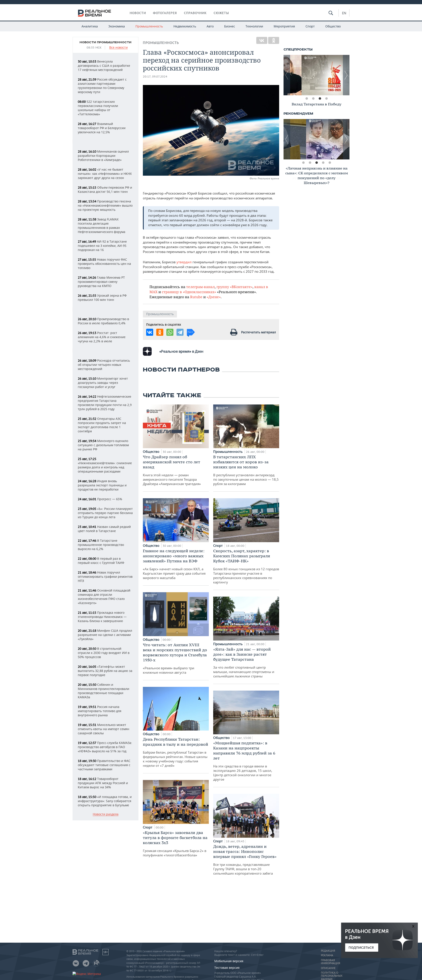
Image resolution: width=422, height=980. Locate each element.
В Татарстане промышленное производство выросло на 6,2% (101, 544)
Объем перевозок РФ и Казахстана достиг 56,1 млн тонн (105, 189)
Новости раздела (105, 814)
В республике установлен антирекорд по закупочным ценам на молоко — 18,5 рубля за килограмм (246, 470)
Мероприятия (284, 26)
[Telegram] (180, 332)
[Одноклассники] (273, 40)
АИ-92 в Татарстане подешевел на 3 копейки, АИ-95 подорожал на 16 (102, 245)
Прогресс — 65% (100, 499)
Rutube (196, 296)
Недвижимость (184, 26)
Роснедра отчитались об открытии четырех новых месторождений (104, 364)
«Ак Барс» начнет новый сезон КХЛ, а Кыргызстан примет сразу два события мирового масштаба (174, 564)
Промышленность (149, 26)
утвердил (184, 262)
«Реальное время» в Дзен (181, 351)
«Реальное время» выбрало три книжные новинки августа (175, 658)
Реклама (327, 955)
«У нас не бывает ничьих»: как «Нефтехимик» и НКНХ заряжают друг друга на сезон (105, 173)
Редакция (328, 950)
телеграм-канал (200, 286)
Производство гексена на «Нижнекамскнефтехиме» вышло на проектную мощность (105, 205)
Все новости (118, 47)
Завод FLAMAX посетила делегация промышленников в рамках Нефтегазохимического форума (101, 225)
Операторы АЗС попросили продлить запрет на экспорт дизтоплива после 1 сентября (102, 425)
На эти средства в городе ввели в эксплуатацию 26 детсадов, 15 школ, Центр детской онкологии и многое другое (244, 760)
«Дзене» (214, 296)
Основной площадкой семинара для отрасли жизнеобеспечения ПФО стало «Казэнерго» (104, 596)
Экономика (116, 26)
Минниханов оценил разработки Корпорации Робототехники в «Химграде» (103, 155)
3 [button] (320, 98)
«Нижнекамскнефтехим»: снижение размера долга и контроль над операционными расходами (105, 465)
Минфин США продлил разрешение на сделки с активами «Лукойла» (105, 634)
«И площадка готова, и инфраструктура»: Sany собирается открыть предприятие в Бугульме (105, 801)
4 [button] (326, 98)
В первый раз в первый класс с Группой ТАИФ (101, 560)
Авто (210, 26)
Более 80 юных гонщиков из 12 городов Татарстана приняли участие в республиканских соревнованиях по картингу (246, 566)
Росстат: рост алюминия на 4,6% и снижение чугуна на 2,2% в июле (102, 337)
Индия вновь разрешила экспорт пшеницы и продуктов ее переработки (102, 485)
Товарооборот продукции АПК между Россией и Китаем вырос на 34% (103, 783)
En (344, 13)
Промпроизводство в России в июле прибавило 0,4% (103, 321)
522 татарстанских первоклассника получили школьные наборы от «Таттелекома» (98, 107)
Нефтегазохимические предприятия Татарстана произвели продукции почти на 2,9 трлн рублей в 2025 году (105, 402)
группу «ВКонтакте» (234, 286)
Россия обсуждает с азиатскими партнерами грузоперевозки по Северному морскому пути (102, 85)
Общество (333, 26)
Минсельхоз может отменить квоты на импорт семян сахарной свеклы (103, 729)
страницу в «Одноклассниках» (189, 291)
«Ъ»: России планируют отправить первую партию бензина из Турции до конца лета (105, 513)
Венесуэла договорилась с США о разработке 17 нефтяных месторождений (104, 65)
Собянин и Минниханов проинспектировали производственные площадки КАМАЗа (103, 690)
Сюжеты (221, 13)
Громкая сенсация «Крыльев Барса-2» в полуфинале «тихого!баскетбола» (175, 843)
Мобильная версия (228, 961)
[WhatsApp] (169, 332)
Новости (138, 13)
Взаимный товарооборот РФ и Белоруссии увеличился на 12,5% (102, 128)
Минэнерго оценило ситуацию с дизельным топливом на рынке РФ (103, 445)
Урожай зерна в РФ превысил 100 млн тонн (102, 297)
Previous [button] (287, 75)
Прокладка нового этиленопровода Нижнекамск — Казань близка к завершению (102, 616)
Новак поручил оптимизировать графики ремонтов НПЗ (105, 576)
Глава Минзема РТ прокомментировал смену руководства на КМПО (101, 281)
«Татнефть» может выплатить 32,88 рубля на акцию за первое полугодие (105, 670)
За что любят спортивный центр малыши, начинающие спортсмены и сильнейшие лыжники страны (243, 662)
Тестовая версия (227, 968)
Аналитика (90, 26)
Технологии (254, 26)
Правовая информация (330, 962)
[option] (316, 75)
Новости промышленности (105, 42)
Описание (328, 968)
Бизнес (229, 26)
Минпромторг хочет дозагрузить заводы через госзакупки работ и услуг (103, 382)
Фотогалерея (165, 13)
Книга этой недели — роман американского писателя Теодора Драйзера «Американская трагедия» (172, 470)
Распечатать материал (258, 332)
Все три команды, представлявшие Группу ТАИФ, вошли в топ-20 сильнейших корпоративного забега (244, 859)
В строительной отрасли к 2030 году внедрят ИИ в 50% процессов (103, 652)
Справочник (195, 13)
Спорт (310, 26)
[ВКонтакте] (261, 40)
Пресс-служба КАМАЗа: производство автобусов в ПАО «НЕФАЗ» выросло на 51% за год (105, 747)
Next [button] (346, 75)
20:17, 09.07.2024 (155, 76)
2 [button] (313, 98)
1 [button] (306, 98)
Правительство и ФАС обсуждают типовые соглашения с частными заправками (104, 765)
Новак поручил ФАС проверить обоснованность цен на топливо (104, 263)
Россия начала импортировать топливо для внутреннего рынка (99, 711)
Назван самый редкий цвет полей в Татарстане (104, 529)
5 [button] (329, 163)
